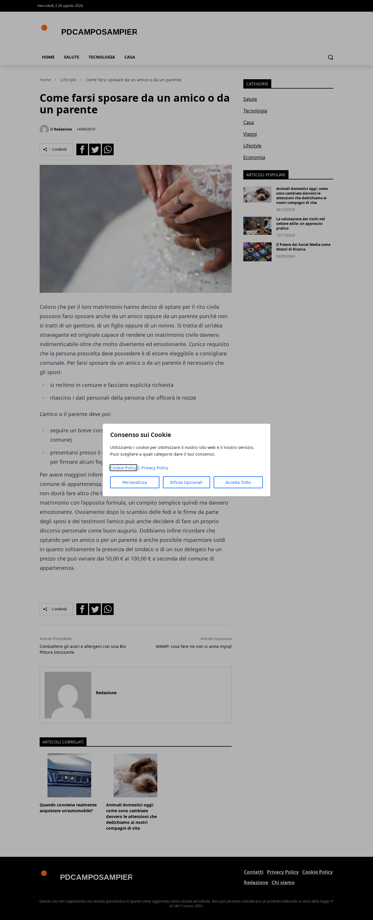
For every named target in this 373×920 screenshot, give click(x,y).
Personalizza (134, 482)
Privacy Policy (154, 467)
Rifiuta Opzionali (186, 482)
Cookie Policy (123, 467)
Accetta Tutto (238, 482)
